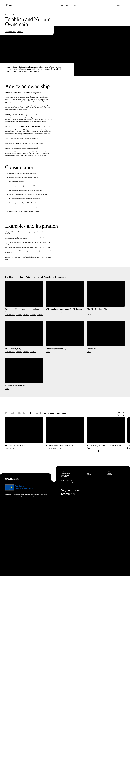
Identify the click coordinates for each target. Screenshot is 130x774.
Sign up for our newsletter (71, 492)
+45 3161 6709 (68, 480)
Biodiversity (114, 312)
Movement (33, 314)
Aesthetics (40, 314)
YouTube (109, 475)
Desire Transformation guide (49, 413)
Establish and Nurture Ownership (59, 445)
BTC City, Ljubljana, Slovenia (99, 309)
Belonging (26, 314)
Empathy (101, 451)
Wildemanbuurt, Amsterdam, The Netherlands (64, 309)
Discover (67, 5)
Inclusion (78, 312)
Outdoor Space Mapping (56, 349)
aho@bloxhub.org (68, 482)
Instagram (109, 474)
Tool (48, 351)
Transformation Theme (10, 31)
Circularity (19, 314)
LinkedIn (109, 473)
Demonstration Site (10, 314)
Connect (74, 5)
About (118, 5)
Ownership (20, 31)
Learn (61, 5)
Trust (73, 312)
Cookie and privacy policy (27, 719)
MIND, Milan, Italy (13, 349)
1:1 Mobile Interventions (15, 386)
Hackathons (91, 349)
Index (123, 5)
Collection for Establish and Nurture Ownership (37, 277)
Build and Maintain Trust (15, 445)
